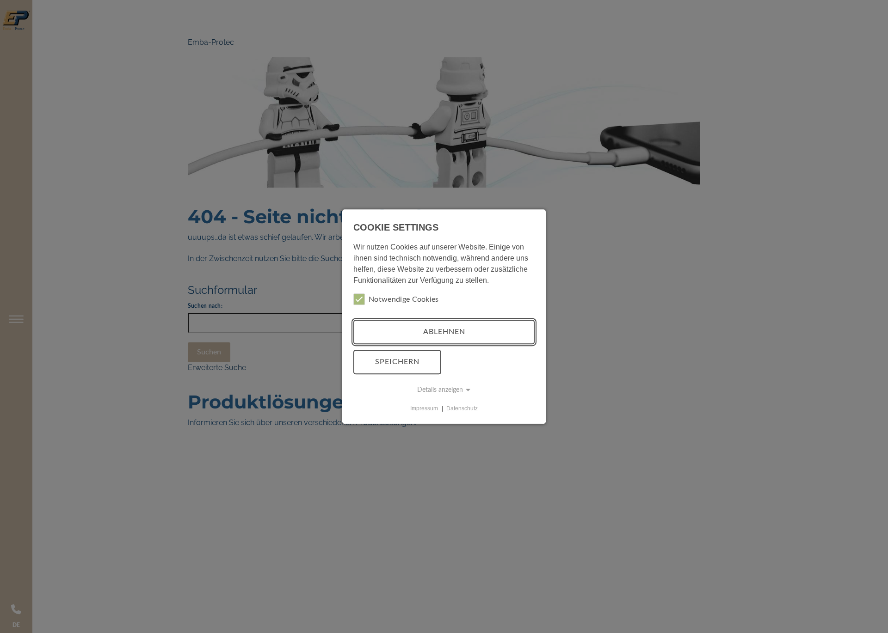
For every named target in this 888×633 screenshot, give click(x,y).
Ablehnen (444, 331)
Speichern (397, 361)
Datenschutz (462, 408)
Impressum (424, 408)
